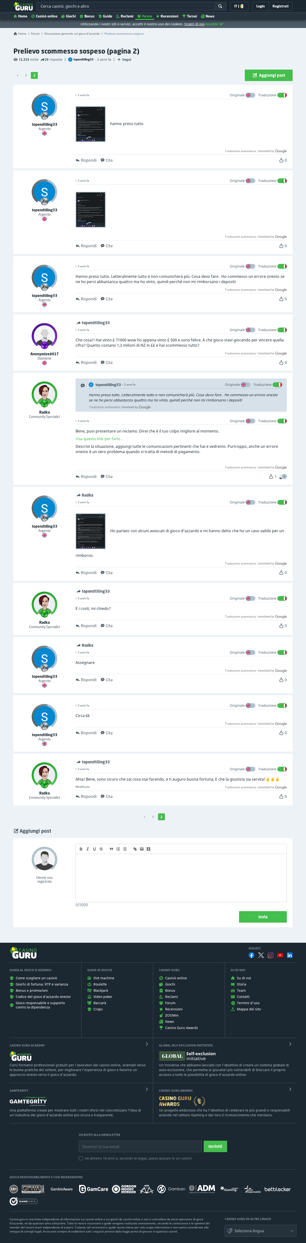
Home (22, 16)
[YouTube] (280, 955)
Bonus (89, 16)
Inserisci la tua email (97, 1143)
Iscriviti (215, 1146)
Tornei (192, 16)
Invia (263, 917)
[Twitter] (261, 955)
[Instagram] (270, 955)
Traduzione (267, 95)
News (210, 16)
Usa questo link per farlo (98, 438)
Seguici (255, 948)
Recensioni (169, 16)
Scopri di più (194, 24)
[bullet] (124, 849)
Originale (237, 95)
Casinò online (46, 16)
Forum (147, 16)
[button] (284, 476)
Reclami (127, 16)
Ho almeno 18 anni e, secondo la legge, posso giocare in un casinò (138, 1158)
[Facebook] (251, 955)
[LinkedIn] (290, 955)
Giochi (71, 16)
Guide (107, 16)
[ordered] (118, 849)
